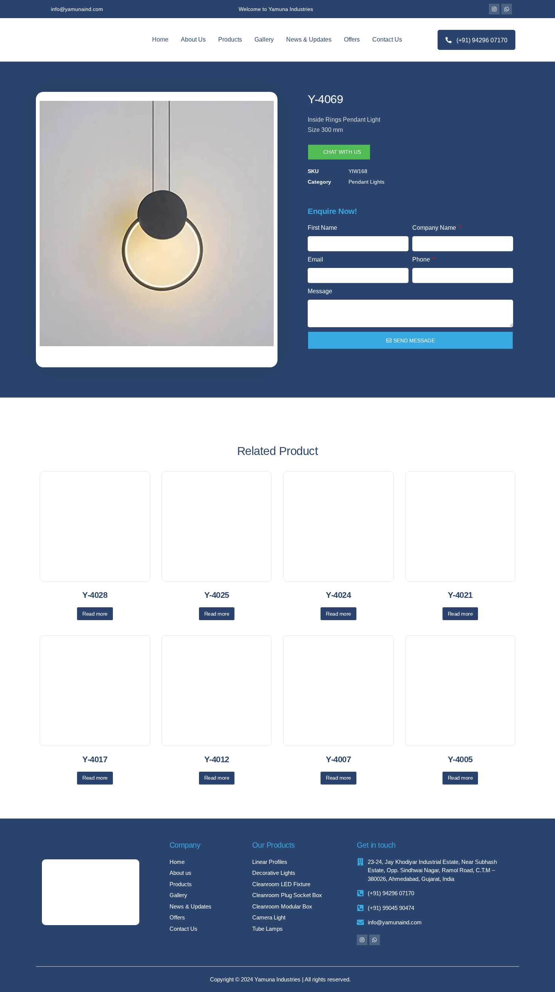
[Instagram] (494, 9)
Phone (422, 259)
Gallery (264, 39)
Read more (95, 614)
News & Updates (308, 39)
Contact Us (387, 39)
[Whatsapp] (506, 9)
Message (320, 291)
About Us (193, 39)
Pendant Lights (366, 182)
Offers (352, 39)
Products (230, 39)
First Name (322, 227)
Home (160, 39)
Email (315, 259)
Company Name (435, 227)
